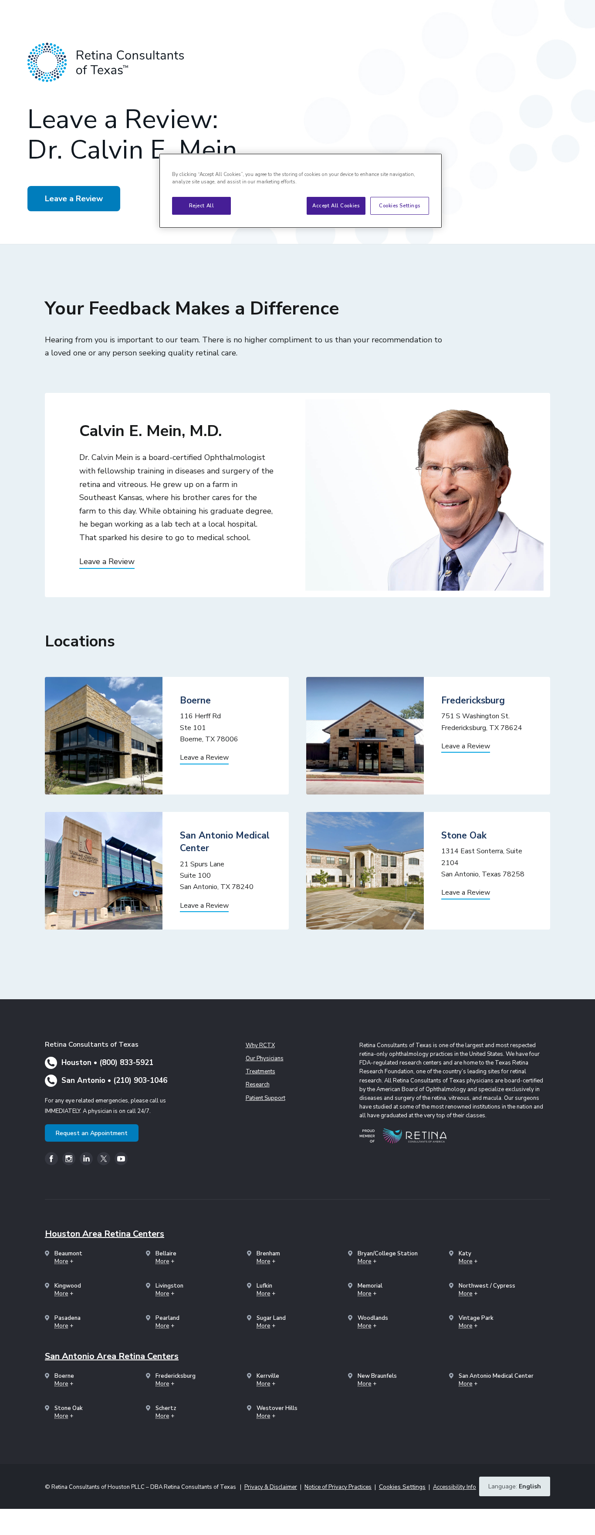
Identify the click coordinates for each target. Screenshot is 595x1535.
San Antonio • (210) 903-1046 (114, 1080)
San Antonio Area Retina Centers (112, 1356)
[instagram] (68, 1158)
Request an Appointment (92, 1133)
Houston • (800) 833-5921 (107, 1063)
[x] (103, 1158)
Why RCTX (260, 1045)
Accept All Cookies (335, 205)
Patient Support (265, 1098)
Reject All (201, 205)
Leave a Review (74, 198)
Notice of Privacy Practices (338, 1487)
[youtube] (121, 1158)
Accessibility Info (454, 1487)
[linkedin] (86, 1158)
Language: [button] (514, 1486)
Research (258, 1085)
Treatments (260, 1071)
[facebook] (51, 1158)
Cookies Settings (399, 205)
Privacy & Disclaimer (270, 1487)
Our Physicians (265, 1058)
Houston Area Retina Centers (104, 1234)
